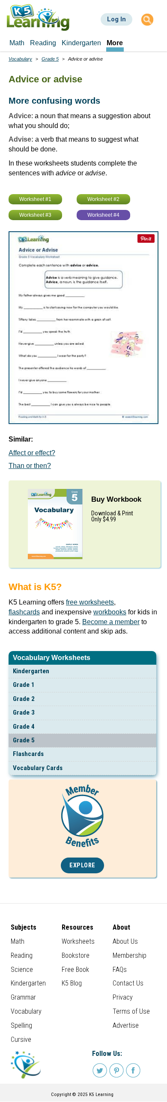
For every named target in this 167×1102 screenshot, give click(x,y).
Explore (82, 865)
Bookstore (75, 955)
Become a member (111, 621)
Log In (116, 19)
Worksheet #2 (103, 199)
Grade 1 (24, 685)
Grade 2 (24, 699)
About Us (125, 941)
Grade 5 (24, 740)
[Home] (38, 17)
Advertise (126, 1025)
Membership (129, 955)
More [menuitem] (115, 43)
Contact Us (128, 983)
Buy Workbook (116, 499)
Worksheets (78, 941)
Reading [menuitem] (43, 43)
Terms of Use (131, 1011)
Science (22, 969)
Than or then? (30, 465)
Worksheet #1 (35, 199)
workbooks (109, 612)
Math (17, 941)
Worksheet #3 (35, 215)
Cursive (21, 1039)
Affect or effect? (32, 453)
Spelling (21, 1025)
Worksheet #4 (103, 215)
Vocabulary (20, 58)
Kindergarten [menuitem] (81, 43)
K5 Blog (72, 983)
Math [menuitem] (16, 43)
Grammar (23, 997)
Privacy (123, 997)
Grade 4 (24, 726)
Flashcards (28, 754)
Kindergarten (31, 671)
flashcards (24, 612)
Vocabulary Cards (38, 768)
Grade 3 (24, 712)
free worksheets (90, 602)
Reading (22, 955)
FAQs (120, 969)
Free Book (75, 969)
